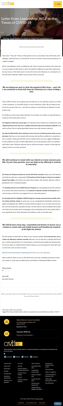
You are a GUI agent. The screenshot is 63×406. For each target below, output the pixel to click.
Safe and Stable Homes (43, 312)
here (37, 296)
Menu (58, 4)
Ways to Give (7, 366)
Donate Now (7, 368)
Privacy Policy (42, 402)
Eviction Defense (49, 369)
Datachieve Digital (39, 398)
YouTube (18, 357)
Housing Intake (7, 373)
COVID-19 (57, 312)
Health (51, 312)
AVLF (25, 398)
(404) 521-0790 (22, 327)
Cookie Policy (21, 402)
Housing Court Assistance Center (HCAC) (49, 365)
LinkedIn (26, 357)
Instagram (35, 357)
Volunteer (6, 371)
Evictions (20, 377)
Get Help (20, 366)
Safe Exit (58, 403)
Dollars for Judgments (50, 372)
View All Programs (49, 383)
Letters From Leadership (15, 310)
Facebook (9, 357)
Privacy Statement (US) (31, 402)
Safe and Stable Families (16, 312)
